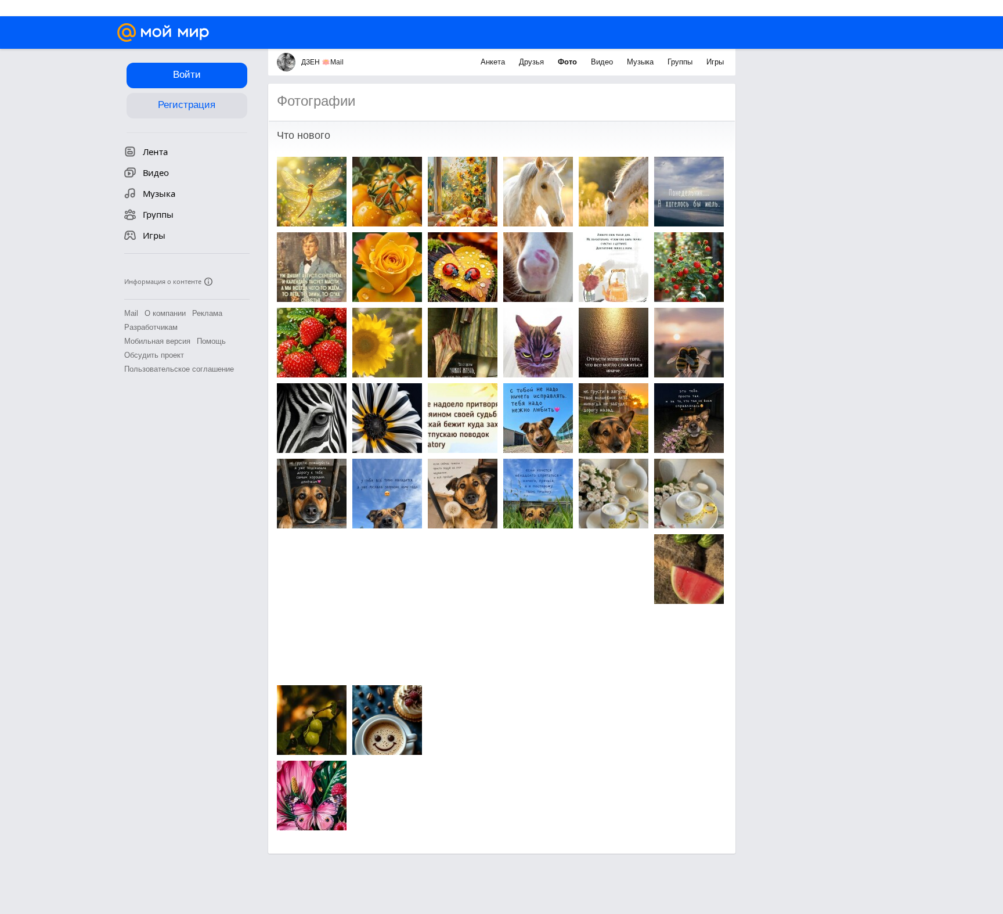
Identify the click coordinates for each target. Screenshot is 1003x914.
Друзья (532, 61)
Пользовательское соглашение (179, 369)
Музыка (641, 61)
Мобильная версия (157, 341)
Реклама (207, 313)
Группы (681, 61)
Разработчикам (151, 327)
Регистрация (186, 104)
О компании (165, 313)
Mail (131, 313)
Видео (603, 61)
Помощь (211, 341)
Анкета (494, 61)
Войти (187, 74)
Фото (568, 61)
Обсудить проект (154, 355)
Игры (715, 61)
